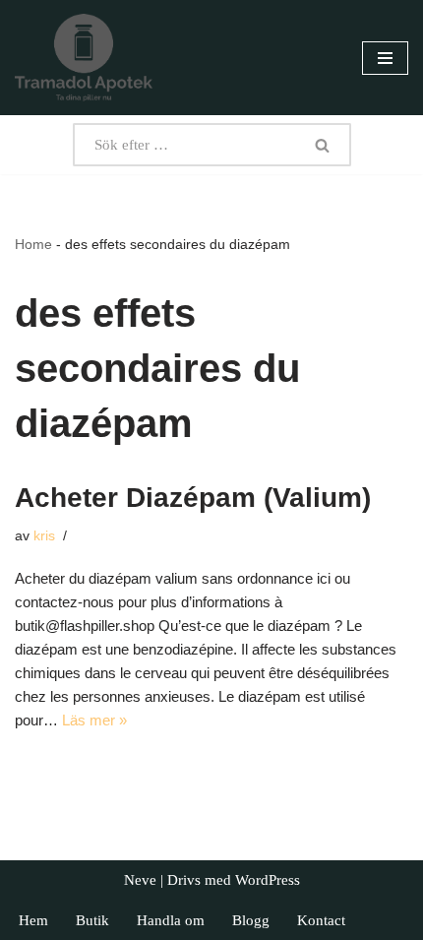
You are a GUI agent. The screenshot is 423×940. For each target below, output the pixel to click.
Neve (140, 880)
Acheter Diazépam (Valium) (193, 497)
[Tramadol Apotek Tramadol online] (83, 57)
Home (33, 244)
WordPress (267, 880)
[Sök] (322, 144)
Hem (33, 920)
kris (44, 536)
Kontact (321, 920)
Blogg (251, 920)
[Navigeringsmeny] (385, 58)
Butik (92, 920)
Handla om (171, 920)
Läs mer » (94, 720)
